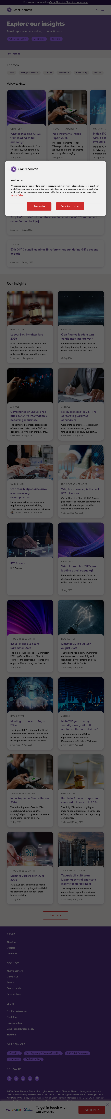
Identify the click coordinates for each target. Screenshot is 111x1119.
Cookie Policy (17, 195)
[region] (55, 188)
